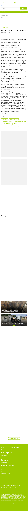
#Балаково (4, 119)
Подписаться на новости (6, 457)
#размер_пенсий (6, 126)
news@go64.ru (17, 505)
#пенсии (15, 123)
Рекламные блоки (4, 468)
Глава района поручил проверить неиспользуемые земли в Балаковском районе (12, 427)
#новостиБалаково (14, 119)
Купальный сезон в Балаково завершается (13, 344)
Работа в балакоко (5, 462)
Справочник (23, 12)
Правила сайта (4, 455)
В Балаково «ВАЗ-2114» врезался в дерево (13, 371)
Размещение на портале (6, 471)
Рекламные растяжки (5, 469)
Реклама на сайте (7, 465)
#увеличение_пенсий (20, 121)
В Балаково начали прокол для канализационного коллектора (10, 290)
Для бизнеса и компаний (10, 447)
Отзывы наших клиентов (6, 449)
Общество (5, 27)
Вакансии (4, 460)
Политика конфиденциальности (6, 483)
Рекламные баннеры (5, 473)
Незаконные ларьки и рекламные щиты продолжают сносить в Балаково (12, 262)
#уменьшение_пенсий (7, 121)
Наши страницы (7, 453)
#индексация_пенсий (17, 126)
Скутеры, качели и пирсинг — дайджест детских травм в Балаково (12, 235)
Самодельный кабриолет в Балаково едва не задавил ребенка (13, 399)
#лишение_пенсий (6, 123)
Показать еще (14, 438)
